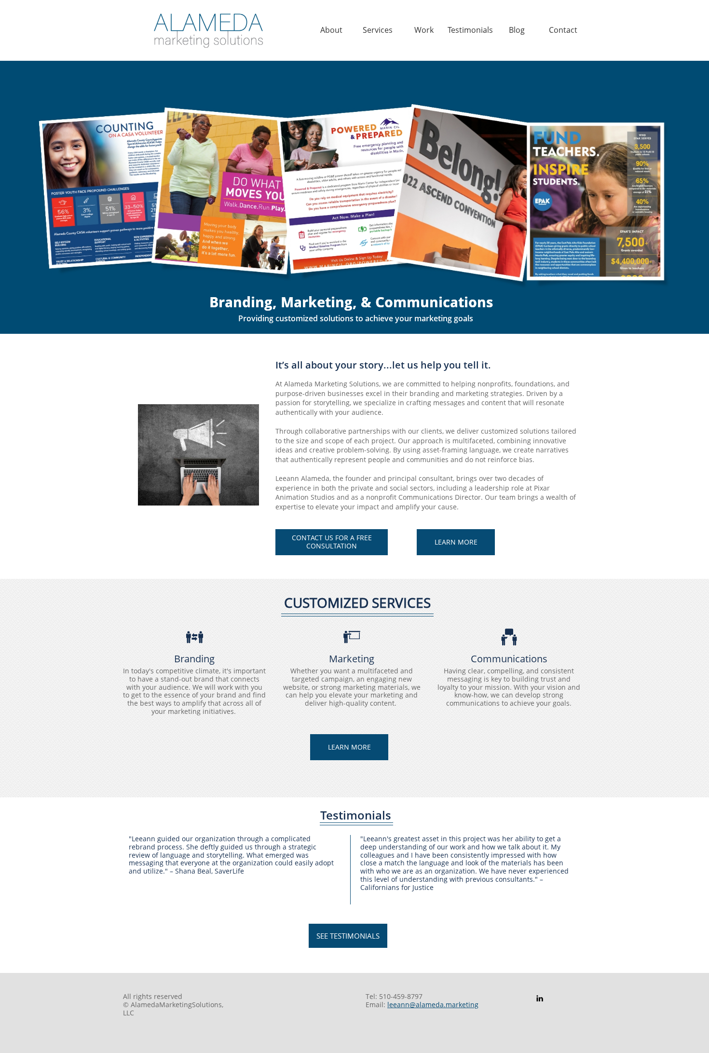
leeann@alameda (415, 1004)
